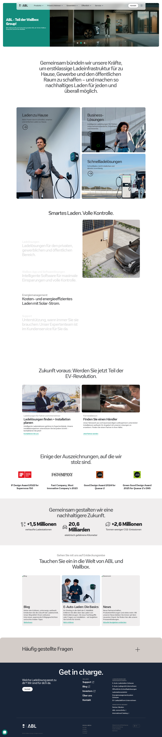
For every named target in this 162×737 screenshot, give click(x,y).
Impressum (114, 730)
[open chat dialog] (5, 732)
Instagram (84, 731)
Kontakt (133, 5)
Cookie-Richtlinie (116, 728)
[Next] (84, 43)
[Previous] (77, 43)
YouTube (84, 727)
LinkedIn (84, 729)
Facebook (84, 733)
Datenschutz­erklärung (117, 727)
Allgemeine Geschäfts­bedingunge (120, 725)
